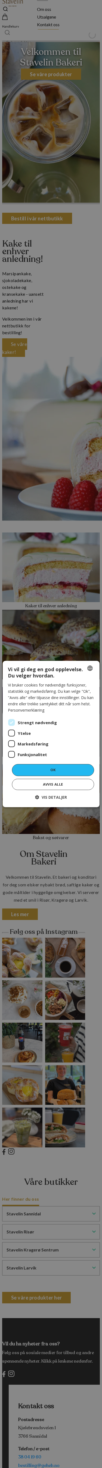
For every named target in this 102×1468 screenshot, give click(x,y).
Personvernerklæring (26, 710)
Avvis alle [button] (53, 784)
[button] (51, 797)
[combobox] (90, 668)
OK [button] (53, 769)
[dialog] (50, 734)
